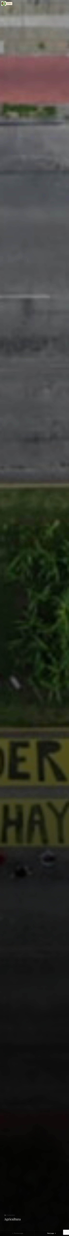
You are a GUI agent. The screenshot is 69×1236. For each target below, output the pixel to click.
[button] (8, 3)
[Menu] (3, 3)
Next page (50, 1233)
